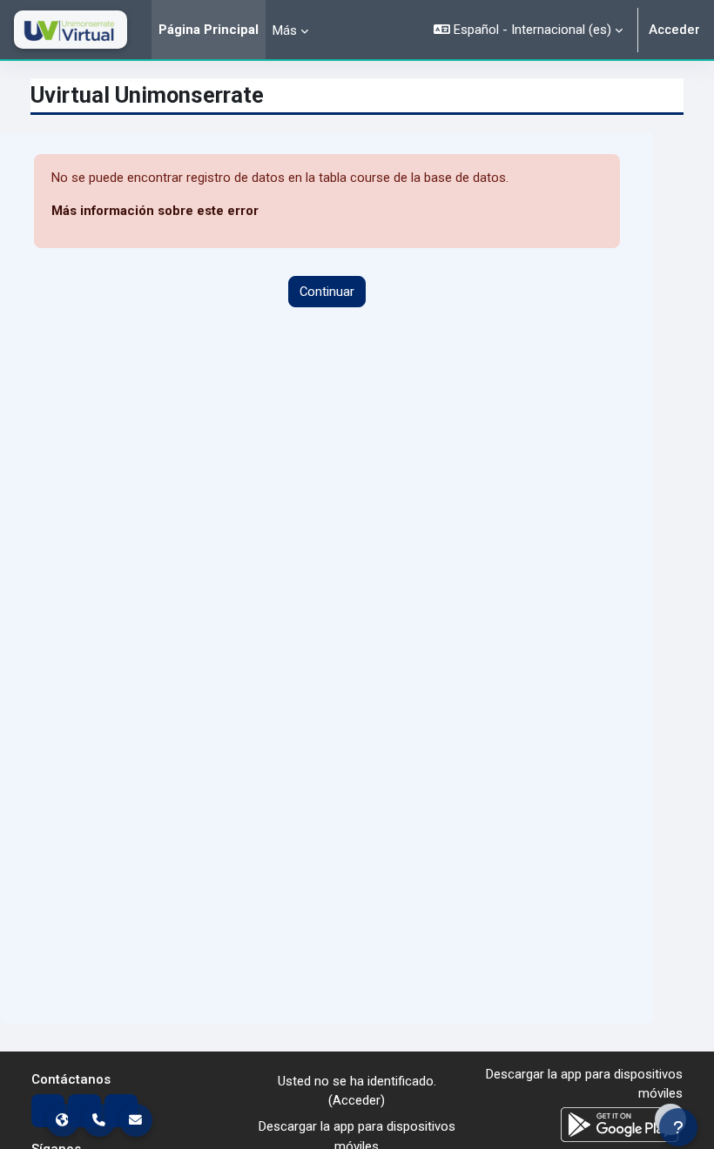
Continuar (327, 291)
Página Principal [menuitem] (208, 29)
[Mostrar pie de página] (670, 1119)
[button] (528, 29)
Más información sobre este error (155, 210)
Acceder (674, 29)
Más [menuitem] (285, 30)
